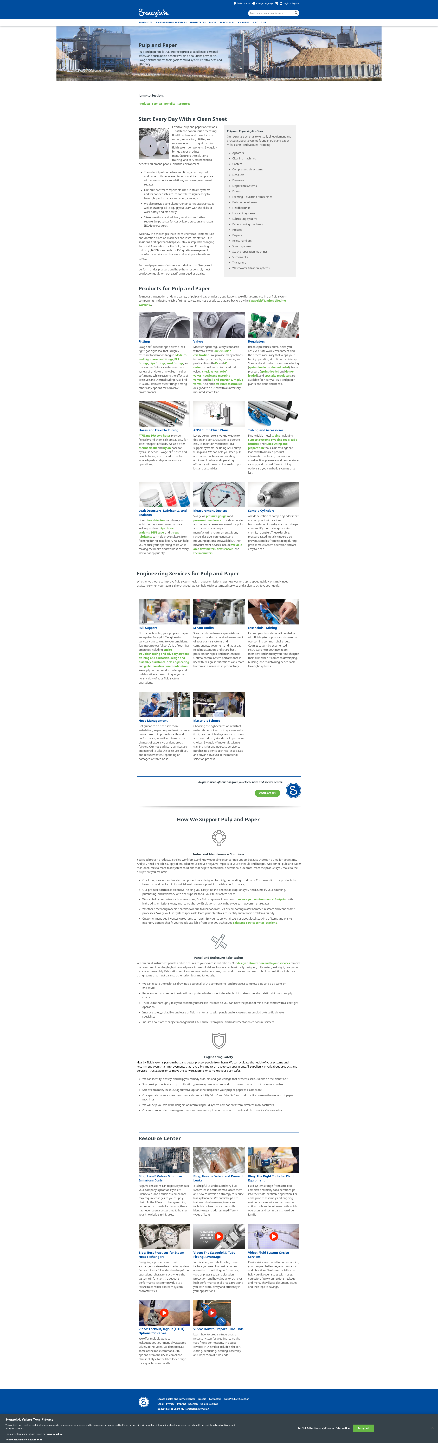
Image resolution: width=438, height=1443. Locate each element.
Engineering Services (171, 22)
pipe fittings (157, 363)
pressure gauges (217, 516)
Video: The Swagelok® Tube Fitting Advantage (214, 1254)
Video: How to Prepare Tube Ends (218, 1329)
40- (216, 363)
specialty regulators (278, 376)
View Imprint (35, 1439)
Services (157, 104)
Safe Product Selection (236, 1399)
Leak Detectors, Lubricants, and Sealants (163, 513)
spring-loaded (258, 368)
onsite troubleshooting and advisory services (164, 652)
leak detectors (156, 520)
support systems (259, 440)
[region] (219, 1428)
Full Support (148, 628)
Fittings (144, 341)
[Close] (432, 1428)
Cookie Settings (209, 1404)
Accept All (363, 1428)
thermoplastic (148, 448)
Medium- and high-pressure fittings (163, 357)
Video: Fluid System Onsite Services (268, 1254)
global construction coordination (166, 666)
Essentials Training (262, 628)
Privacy (170, 1404)
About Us (259, 22)
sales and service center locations (255, 923)
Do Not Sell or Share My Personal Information (183, 1409)
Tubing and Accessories (265, 430)
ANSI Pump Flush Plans (211, 430)
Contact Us (267, 793)
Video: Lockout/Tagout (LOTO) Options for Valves (161, 1331)
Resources (227, 22)
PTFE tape (157, 533)
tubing (276, 436)
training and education (154, 658)
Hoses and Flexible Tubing (158, 430)
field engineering (178, 662)
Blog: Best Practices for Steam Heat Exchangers (161, 1254)
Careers (244, 22)
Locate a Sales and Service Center (176, 1399)
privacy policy (54, 1434)
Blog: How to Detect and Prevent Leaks (218, 1178)
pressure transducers (207, 520)
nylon (167, 448)
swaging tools (280, 440)
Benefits (169, 104)
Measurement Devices (210, 511)
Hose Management (153, 721)
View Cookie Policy (16, 1439)
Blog (212, 22)
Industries (198, 22)
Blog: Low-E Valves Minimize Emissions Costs (160, 1178)
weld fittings (175, 363)
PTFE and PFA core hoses (155, 436)
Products (145, 22)
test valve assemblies (228, 384)
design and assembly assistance (162, 660)
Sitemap (193, 1404)
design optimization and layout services (263, 963)
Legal (160, 1404)
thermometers (202, 553)
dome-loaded (280, 368)
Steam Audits (203, 628)
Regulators (256, 341)
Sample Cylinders (261, 511)
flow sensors (225, 549)
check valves (210, 372)
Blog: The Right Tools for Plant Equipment (271, 1178)
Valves (198, 341)
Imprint (181, 1404)
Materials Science (206, 721)
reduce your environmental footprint (262, 899)
